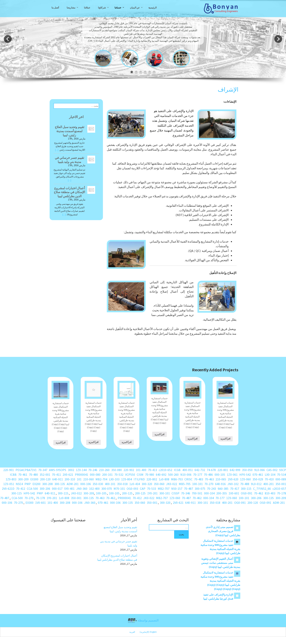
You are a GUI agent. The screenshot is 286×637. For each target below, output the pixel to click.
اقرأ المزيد (61, 442)
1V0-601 (234, 493)
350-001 (280, 484)
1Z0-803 (11, 479)
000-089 (280, 479)
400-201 (268, 484)
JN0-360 (81, 489)
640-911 (57, 479)
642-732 (200, 470)
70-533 (151, 489)
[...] (56, 149)
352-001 (45, 474)
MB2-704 (101, 479)
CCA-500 (32, 489)
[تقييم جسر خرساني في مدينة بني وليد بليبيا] (90, 159)
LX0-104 (270, 474)
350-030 (98, 484)
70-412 (20, 489)
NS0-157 (176, 489)
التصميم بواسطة (148, 620)
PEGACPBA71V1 (26, 470)
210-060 (88, 479)
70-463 (209, 479)
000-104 (209, 493)
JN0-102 (233, 484)
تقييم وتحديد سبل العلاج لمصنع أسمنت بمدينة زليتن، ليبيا (69, 131)
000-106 (85, 484)
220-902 (129, 470)
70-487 (188, 489)
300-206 (45, 489)
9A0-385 (223, 489)
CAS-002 (272, 470)
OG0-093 (132, 489)
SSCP (282, 470)
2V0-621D (8, 489)
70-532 (118, 474)
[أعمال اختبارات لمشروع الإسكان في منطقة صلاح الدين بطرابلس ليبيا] (90, 189)
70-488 (244, 484)
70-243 (211, 489)
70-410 (269, 479)
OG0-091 (246, 493)
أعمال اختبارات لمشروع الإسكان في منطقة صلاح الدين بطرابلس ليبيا (69, 192)
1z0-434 (134, 484)
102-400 (94, 489)
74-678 (211, 470)
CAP (142, 489)
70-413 (152, 470)
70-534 (281, 474)
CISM (140, 474)
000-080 (95, 474)
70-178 (281, 493)
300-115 (246, 489)
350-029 (258, 479)
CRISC (188, 479)
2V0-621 (68, 474)
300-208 (47, 484)
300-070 (106, 489)
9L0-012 (256, 484)
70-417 (234, 489)
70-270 (208, 484)
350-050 (247, 470)
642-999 (235, 470)
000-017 (57, 489)
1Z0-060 (245, 479)
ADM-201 (73, 484)
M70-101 (119, 489)
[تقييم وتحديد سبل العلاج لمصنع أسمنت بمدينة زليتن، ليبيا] (90, 128)
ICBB (13, 474)
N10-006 (185, 474)
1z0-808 (164, 479)
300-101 (164, 493)
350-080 (116, 470)
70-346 (185, 493)
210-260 (104, 470)
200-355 (221, 493)
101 (79, 479)
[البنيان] (220, 8)
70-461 (22, 474)
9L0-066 (259, 470)
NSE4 (19, 484)
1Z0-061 (232, 474)
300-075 (200, 489)
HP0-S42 (245, 474)
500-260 (173, 474)
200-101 (107, 474)
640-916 (220, 484)
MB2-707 (163, 489)
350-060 (159, 484)
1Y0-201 (152, 493)
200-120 (45, 479)
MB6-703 (177, 479)
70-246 (92, 470)
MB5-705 (184, 484)
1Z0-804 (126, 479)
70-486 (208, 474)
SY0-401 (69, 489)
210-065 (221, 479)
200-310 (70, 479)
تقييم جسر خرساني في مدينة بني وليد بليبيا (69, 160)
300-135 (59, 484)
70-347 (42, 470)
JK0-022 (171, 484)
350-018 (122, 484)
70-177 (197, 474)
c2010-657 (279, 489)
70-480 (33, 474)
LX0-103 (114, 479)
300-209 (23, 479)
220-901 (8, 470)
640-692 (161, 474)
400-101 (110, 484)
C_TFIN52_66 (262, 489)
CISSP (175, 493)
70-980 (149, 474)
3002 (71, 470)
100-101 (197, 484)
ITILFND (139, 479)
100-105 (114, 493)
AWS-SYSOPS (57, 470)
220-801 (223, 470)
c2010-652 (165, 470)
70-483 (198, 479)
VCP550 (130, 474)
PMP (28, 484)
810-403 (270, 493)
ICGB (177, 470)
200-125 (140, 493)
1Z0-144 (81, 470)
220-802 (152, 479)
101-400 (141, 470)
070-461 (258, 474)
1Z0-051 (8, 484)
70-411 (56, 474)
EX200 (36, 484)
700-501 (197, 493)
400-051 (187, 470)
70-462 (258, 493)
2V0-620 (233, 479)
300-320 (147, 484)
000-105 (220, 474)
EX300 (34, 479)
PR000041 (81, 474)
